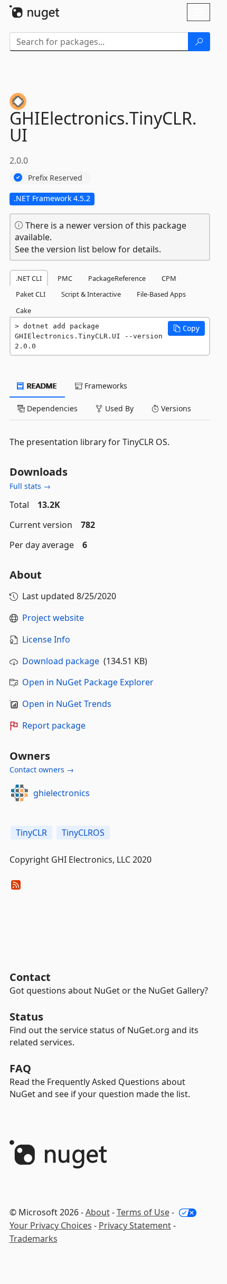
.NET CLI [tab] (29, 278)
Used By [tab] (118, 408)
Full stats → (30, 486)
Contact (30, 977)
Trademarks (34, 1238)
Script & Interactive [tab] (91, 294)
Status (26, 1016)
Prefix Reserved (55, 178)
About (98, 1212)
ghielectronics (61, 793)
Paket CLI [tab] (30, 294)
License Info (46, 639)
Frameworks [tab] (104, 386)
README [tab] (41, 386)
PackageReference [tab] (117, 278)
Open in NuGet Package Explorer (88, 682)
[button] (186, 328)
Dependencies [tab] (51, 408)
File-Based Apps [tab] (161, 294)
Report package (54, 725)
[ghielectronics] (19, 792)
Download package (60, 661)
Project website (53, 618)
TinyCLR (31, 832)
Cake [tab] (23, 310)
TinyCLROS (83, 832)
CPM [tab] (169, 278)
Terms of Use (143, 1212)
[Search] (199, 41)
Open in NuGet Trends (66, 704)
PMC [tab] (65, 278)
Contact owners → (42, 769)
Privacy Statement (135, 1225)
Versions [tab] (175, 408)
